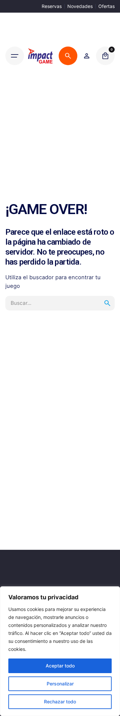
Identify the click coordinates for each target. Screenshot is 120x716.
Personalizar (60, 683)
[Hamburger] (14, 56)
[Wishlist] (86, 56)
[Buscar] (68, 56)
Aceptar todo (60, 665)
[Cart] (105, 56)
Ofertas (106, 6)
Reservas (52, 6)
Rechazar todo (60, 701)
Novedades (80, 6)
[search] (107, 303)
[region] (60, 651)
